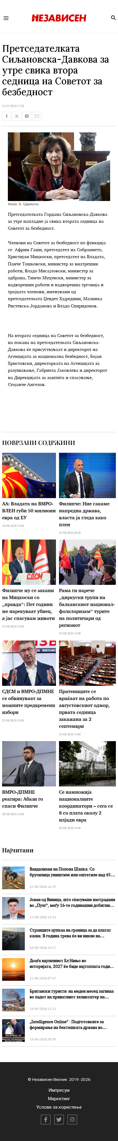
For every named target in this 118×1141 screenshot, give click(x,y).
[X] (59, 1119)
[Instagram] (72, 1119)
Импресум (59, 1090)
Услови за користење (59, 1107)
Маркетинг (59, 1098)
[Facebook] (46, 1119)
